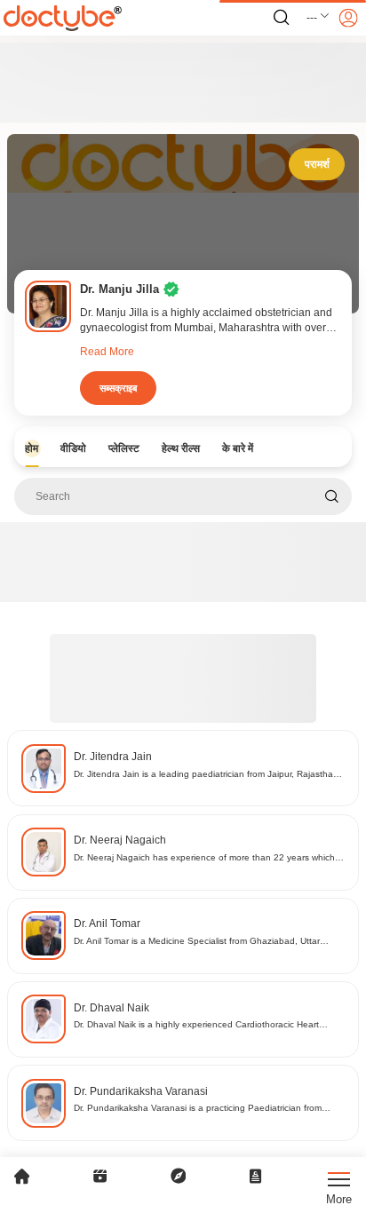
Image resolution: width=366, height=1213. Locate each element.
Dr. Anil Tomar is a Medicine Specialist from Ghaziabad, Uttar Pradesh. (197, 941)
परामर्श (317, 164)
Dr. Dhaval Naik (111, 1008)
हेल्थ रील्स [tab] (181, 448)
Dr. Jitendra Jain (113, 756)
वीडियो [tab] (73, 448)
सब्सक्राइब (118, 388)
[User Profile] (348, 18)
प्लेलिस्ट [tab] (123, 448)
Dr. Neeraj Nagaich (120, 840)
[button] (318, 18)
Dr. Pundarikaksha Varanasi (141, 1091)
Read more (107, 351)
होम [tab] (31, 448)
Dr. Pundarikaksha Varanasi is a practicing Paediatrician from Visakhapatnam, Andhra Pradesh (198, 1108)
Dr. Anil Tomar (107, 923)
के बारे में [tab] (237, 448)
